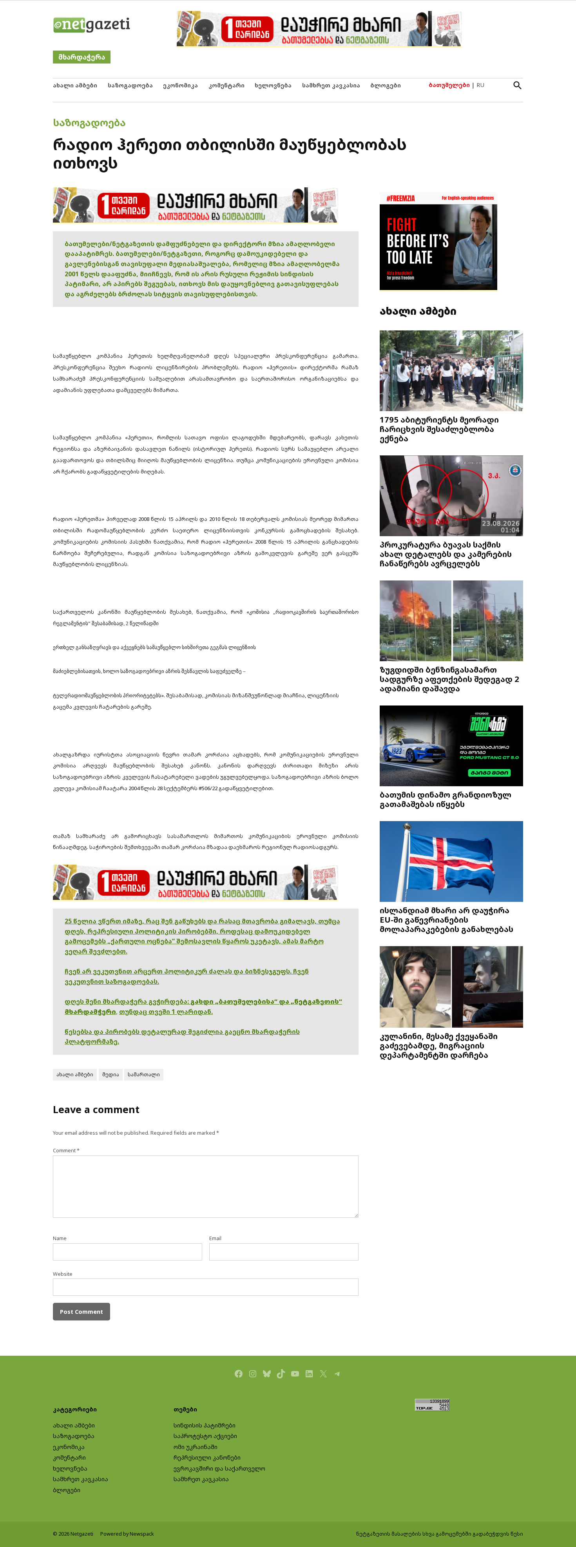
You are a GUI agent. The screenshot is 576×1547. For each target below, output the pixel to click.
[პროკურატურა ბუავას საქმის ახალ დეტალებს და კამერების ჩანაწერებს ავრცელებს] (451, 497)
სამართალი (144, 1074)
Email (215, 1238)
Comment (66, 1150)
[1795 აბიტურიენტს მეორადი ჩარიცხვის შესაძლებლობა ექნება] (451, 372)
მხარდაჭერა (81, 57)
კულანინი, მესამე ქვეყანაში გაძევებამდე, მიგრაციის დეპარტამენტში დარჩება (439, 1045)
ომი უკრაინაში (195, 1447)
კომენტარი (226, 85)
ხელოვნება (273, 85)
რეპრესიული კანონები (207, 1457)
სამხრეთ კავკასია (331, 85)
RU (480, 85)
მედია (110, 1074)
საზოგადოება (130, 85)
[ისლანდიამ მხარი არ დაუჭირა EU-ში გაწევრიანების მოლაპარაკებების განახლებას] (451, 862)
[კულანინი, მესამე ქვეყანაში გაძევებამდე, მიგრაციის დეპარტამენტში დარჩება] (451, 987)
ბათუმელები (449, 85)
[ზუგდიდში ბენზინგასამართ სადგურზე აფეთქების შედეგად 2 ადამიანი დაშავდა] (451, 622)
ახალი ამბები (75, 85)
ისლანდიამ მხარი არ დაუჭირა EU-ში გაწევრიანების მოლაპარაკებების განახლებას (446, 919)
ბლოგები (385, 85)
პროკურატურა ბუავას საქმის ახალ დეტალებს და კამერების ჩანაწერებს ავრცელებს (446, 554)
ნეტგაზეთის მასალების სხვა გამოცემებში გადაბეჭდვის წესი (439, 1534)
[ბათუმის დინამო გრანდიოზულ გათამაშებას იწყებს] (451, 747)
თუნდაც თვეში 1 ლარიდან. (166, 1011)
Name (60, 1238)
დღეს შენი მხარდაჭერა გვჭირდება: (127, 1001)
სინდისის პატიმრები (204, 1425)
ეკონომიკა (180, 85)
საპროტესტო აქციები (205, 1436)
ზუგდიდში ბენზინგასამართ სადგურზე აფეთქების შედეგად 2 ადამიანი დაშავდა (449, 679)
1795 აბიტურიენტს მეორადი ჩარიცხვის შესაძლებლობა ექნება (439, 429)
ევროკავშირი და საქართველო (219, 1468)
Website (62, 1274)
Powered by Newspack (127, 1534)
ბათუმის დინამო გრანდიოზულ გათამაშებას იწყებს (445, 799)
